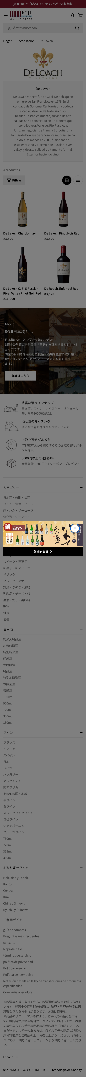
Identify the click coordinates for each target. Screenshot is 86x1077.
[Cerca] (75, 528)
